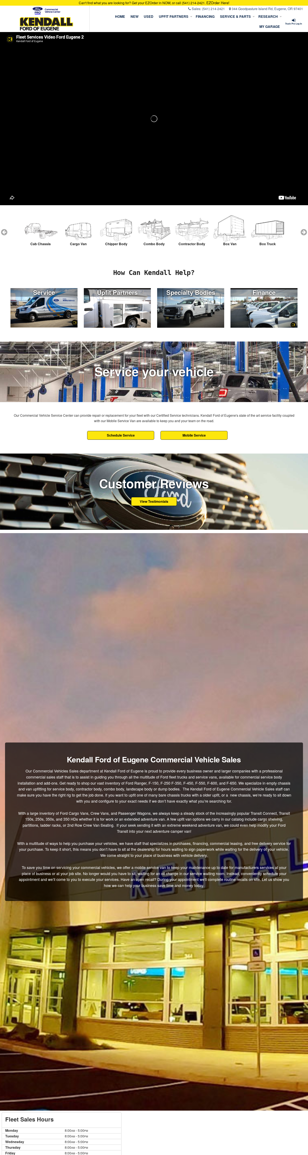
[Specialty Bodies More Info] (190, 307)
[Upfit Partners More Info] (117, 307)
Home (120, 16)
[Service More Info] (44, 307)
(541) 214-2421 (213, 8)
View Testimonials (154, 501)
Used (148, 16)
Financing (205, 16)
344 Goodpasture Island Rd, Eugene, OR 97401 (267, 8)
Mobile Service (194, 435)
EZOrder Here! (217, 2)
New (134, 16)
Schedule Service (121, 435)
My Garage (269, 26)
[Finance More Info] (264, 307)
